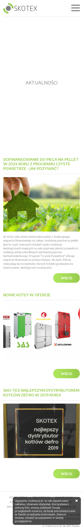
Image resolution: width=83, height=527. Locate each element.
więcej (66, 278)
